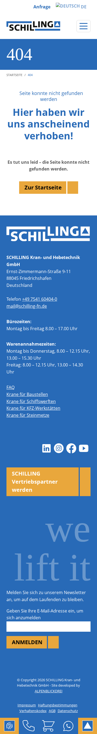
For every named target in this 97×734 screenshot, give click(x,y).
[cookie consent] (9, 726)
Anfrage (41, 7)
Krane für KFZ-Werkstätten (33, 408)
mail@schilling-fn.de (26, 306)
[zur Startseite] (33, 26)
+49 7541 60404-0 (39, 299)
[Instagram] (58, 448)
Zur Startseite (43, 187)
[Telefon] (29, 726)
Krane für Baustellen (27, 394)
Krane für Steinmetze (27, 415)
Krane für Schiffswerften (31, 401)
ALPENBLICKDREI (49, 691)
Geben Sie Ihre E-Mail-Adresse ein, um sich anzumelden (44, 614)
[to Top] (87, 725)
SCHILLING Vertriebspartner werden (35, 481)
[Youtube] (83, 448)
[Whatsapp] (68, 726)
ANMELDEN (27, 642)
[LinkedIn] (46, 448)
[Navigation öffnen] (84, 26)
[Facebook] (71, 448)
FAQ (10, 387)
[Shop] (48, 726)
